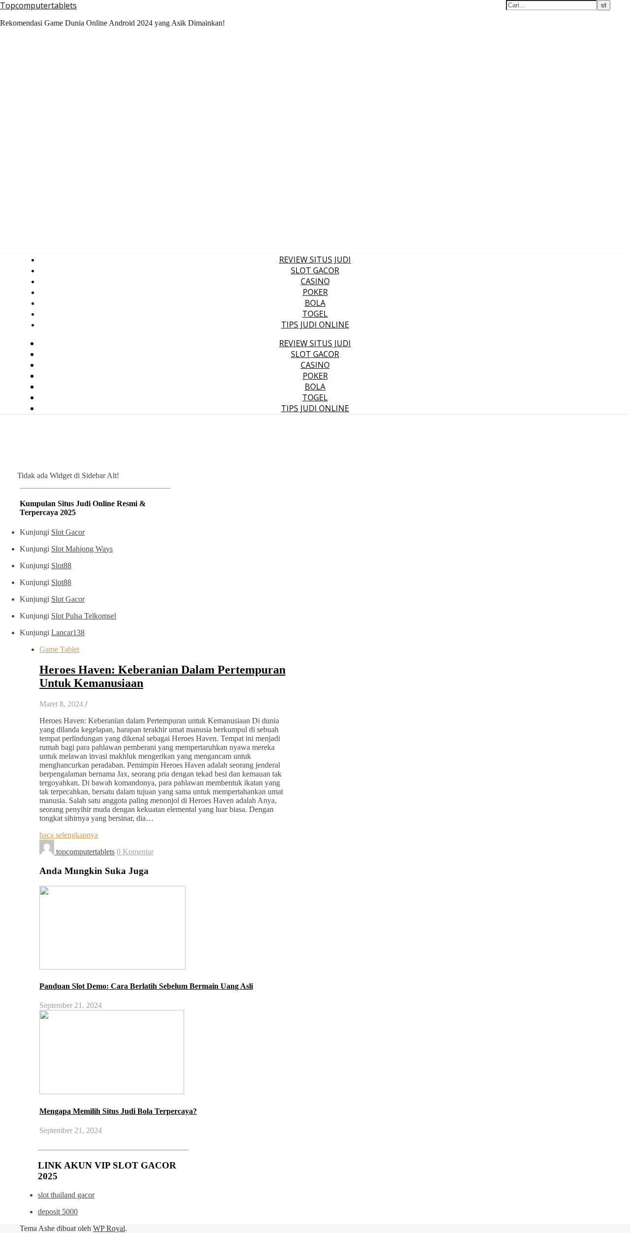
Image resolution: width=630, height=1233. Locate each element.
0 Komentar (135, 851)
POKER (315, 292)
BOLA (315, 302)
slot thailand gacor (66, 1195)
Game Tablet (59, 649)
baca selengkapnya (68, 835)
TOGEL (315, 313)
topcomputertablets (85, 851)
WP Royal (109, 1228)
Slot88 (61, 565)
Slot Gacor (68, 532)
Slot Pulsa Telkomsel (83, 616)
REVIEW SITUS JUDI (315, 259)
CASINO (315, 281)
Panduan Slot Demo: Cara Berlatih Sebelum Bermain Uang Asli (146, 986)
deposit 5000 (58, 1211)
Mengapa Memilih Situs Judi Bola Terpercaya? (118, 1111)
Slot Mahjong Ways (82, 549)
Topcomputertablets (38, 5)
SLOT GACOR (315, 270)
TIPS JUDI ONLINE (315, 324)
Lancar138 (68, 632)
